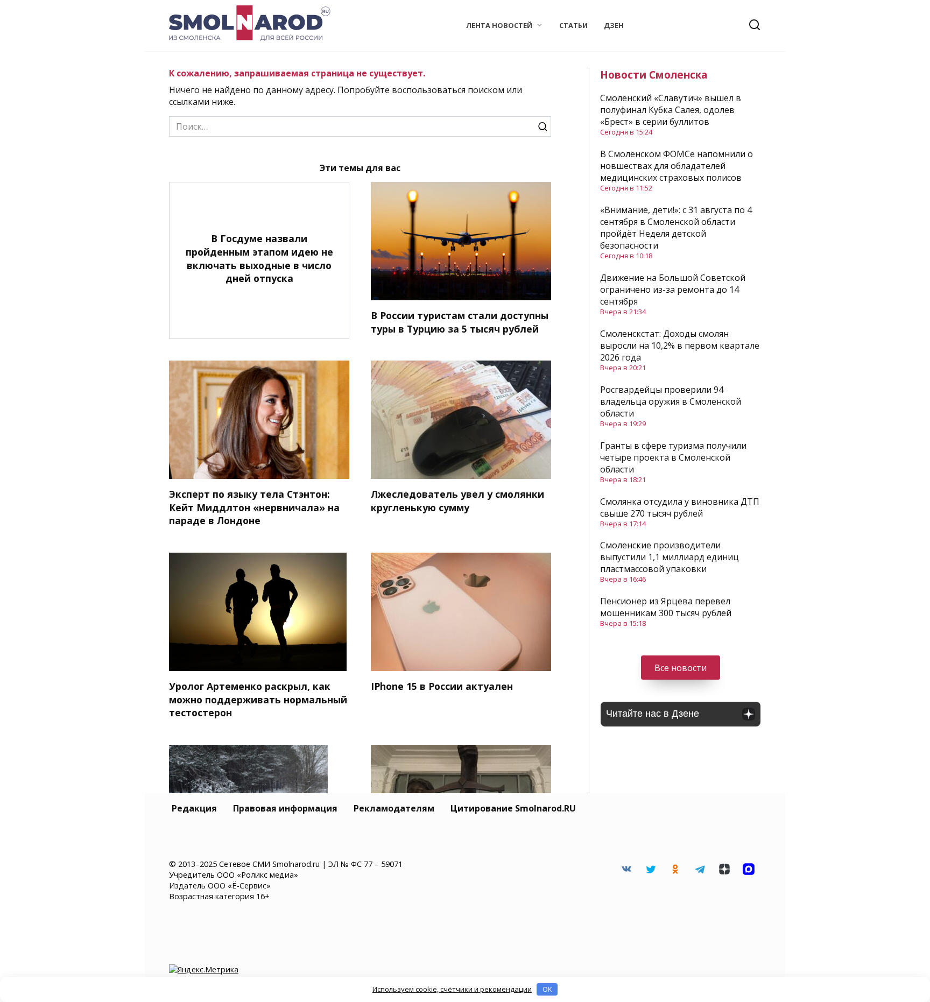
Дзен (614, 25)
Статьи (573, 25)
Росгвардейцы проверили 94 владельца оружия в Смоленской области (670, 401)
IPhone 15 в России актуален (442, 686)
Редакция (194, 808)
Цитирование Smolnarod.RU (513, 808)
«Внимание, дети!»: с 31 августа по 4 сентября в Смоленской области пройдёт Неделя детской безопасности (676, 227)
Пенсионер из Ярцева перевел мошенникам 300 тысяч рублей (665, 607)
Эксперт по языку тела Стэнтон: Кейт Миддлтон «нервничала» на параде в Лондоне (254, 507)
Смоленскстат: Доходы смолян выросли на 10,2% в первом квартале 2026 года (679, 345)
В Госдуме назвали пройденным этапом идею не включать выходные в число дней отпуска (259, 258)
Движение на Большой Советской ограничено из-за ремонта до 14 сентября (672, 289)
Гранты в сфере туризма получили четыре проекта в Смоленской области (673, 457)
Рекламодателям (394, 808)
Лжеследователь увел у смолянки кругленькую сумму (457, 501)
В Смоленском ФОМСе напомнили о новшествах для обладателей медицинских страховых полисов (676, 166)
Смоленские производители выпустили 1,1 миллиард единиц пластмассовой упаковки (669, 557)
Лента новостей (499, 25)
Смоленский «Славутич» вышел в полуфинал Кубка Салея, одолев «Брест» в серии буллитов (670, 110)
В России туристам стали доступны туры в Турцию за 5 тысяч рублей (459, 322)
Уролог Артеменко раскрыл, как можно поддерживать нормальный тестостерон (258, 699)
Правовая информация (285, 808)
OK (547, 989)
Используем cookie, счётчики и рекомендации (452, 989)
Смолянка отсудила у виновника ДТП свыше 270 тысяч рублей (679, 507)
